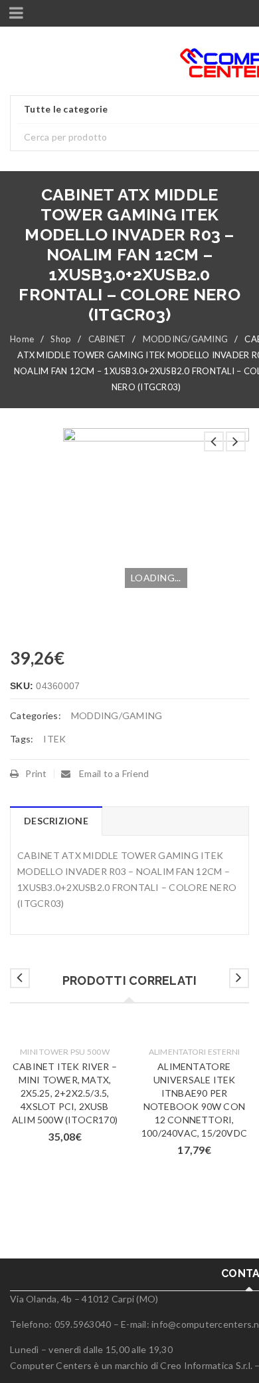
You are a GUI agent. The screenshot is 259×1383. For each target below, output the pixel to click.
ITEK (54, 738)
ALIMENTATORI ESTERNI (194, 1052)
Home (22, 339)
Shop (60, 339)
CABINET (107, 339)
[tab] (56, 821)
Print (35, 773)
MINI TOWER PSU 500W (65, 1052)
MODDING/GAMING (185, 339)
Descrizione (56, 820)
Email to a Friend (113, 773)
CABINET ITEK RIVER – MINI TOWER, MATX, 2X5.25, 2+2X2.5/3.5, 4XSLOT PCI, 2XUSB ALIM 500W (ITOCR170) (65, 1093)
